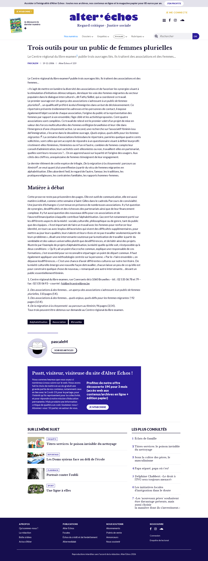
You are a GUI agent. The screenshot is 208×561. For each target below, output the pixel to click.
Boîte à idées (25, 537)
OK (195, 36)
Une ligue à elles (59, 490)
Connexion (155, 535)
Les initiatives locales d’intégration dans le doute (153, 489)
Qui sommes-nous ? (28, 528)
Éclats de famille (146, 438)
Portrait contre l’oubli (62, 475)
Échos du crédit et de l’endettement (80, 537)
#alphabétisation (38, 321)
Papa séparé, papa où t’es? (152, 468)
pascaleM (33, 63)
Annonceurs (112, 537)
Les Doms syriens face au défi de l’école (76, 459)
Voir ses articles (63, 350)
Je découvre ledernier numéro (32, 23)
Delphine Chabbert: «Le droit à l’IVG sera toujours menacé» (155, 478)
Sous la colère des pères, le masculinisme (152, 459)
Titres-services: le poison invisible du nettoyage (82, 444)
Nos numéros (71, 36)
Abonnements (113, 528)
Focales (66, 532)
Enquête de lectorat (159, 540)
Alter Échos (68, 528)
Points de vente (114, 532)
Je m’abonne (97, 407)
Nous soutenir (113, 541)
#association (59, 321)
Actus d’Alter (25, 541)
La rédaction (25, 532)
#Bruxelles (76, 321)
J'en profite (174, 3)
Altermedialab (69, 541)
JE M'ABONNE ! (24, 11)
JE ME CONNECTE (177, 12)
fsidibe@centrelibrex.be (75, 283)
